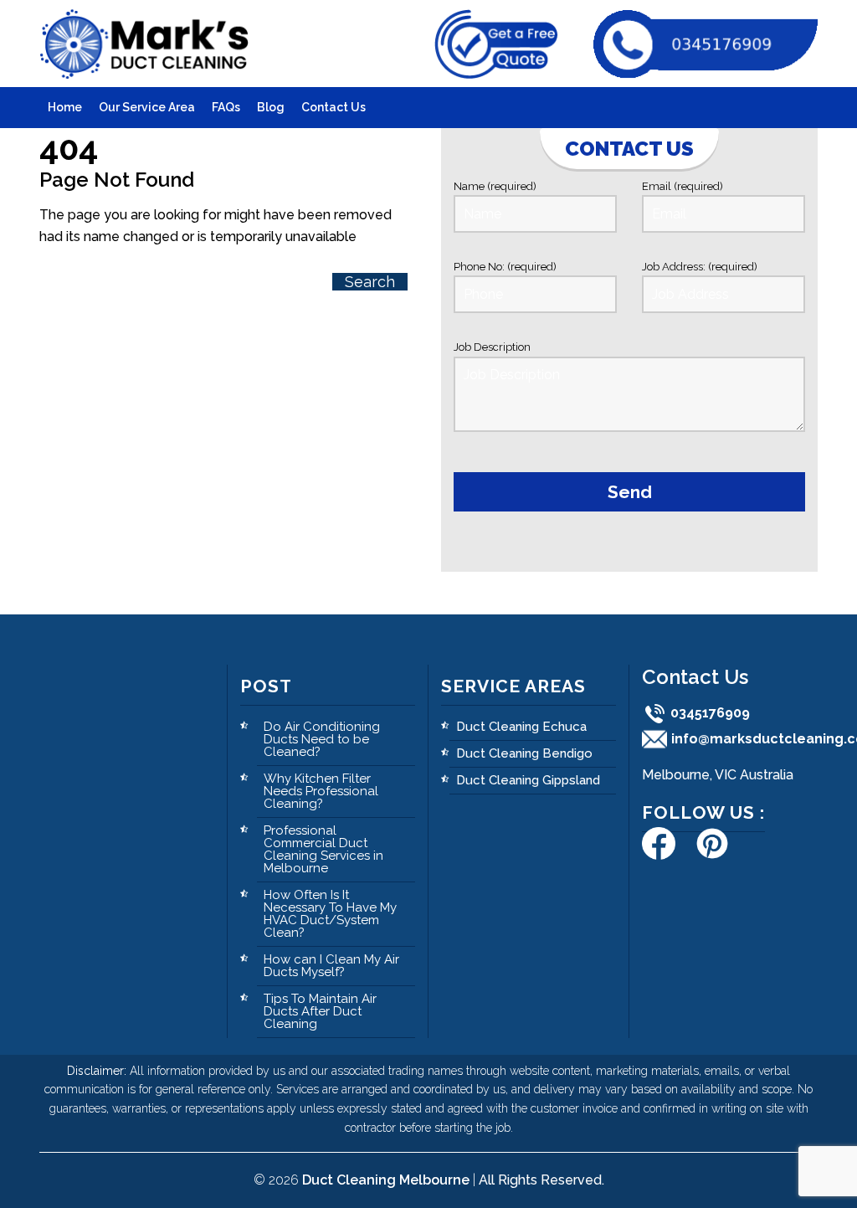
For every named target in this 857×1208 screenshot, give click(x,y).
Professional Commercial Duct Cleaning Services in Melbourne (323, 849)
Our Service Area (147, 107)
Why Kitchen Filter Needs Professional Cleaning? (321, 791)
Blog (271, 107)
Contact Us (333, 107)
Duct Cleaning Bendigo (524, 753)
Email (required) (682, 186)
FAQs (226, 107)
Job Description (492, 347)
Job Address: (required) (699, 266)
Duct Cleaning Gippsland (528, 780)
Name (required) (495, 186)
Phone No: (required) (505, 266)
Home (65, 107)
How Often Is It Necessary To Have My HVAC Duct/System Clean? (330, 913)
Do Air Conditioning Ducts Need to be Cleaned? (322, 739)
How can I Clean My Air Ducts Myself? (331, 965)
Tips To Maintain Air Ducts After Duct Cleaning (320, 1011)
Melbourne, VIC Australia (717, 775)
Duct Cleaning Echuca (521, 726)
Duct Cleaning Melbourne (386, 1180)
